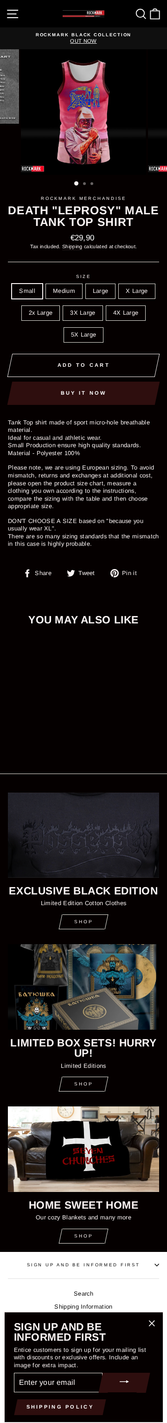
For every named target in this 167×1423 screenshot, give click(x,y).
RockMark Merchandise (83, 198)
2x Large (41, 312)
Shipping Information (83, 1306)
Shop (83, 921)
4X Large (126, 312)
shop (83, 1083)
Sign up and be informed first (83, 1264)
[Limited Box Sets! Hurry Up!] (83, 986)
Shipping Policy (60, 1407)
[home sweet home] (83, 1148)
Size (83, 276)
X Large (137, 290)
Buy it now (84, 393)
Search (83, 1293)
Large (101, 290)
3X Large (83, 312)
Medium (64, 290)
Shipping (72, 246)
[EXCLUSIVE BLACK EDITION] (83, 835)
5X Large (83, 334)
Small (27, 290)
